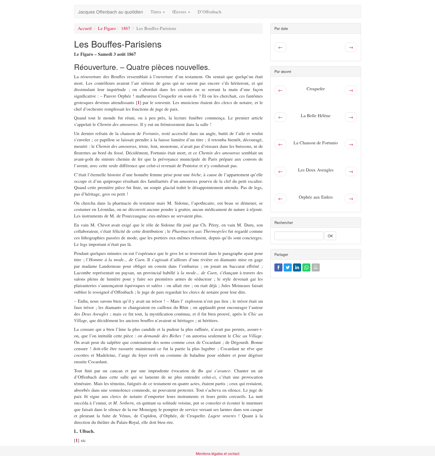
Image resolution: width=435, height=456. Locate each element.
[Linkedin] (297, 267)
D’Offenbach (209, 12)
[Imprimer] (316, 267)
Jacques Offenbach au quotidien (110, 11)
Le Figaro (107, 28)
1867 (125, 28)
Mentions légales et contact (217, 453)
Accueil (85, 28)
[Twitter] (288, 267)
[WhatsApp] (306, 267)
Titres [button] (156, 12)
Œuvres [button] (180, 12)
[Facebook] (278, 267)
